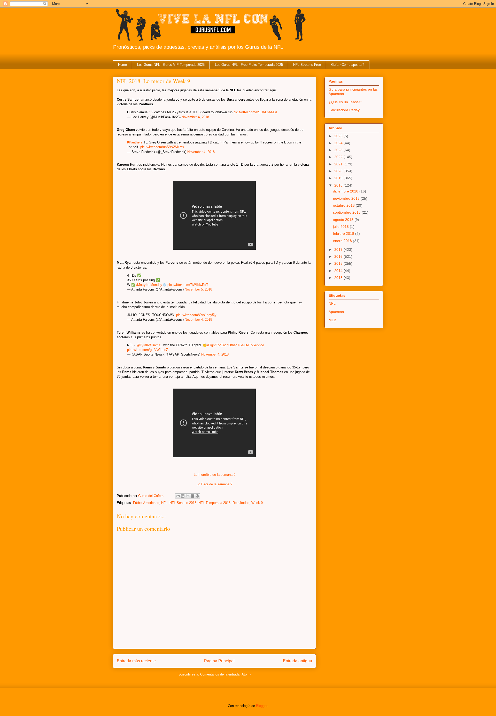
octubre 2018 (344, 205)
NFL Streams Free (307, 65)
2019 (339, 178)
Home (122, 65)
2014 (339, 271)
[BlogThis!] (182, 495)
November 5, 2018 (198, 289)
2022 (339, 157)
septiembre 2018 (347, 212)
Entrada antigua (297, 661)
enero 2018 (343, 241)
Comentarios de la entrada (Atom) (225, 674)
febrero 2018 (344, 233)
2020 (339, 171)
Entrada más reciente (136, 661)
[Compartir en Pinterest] (197, 495)
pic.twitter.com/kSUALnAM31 (255, 112)
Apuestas (336, 312)
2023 (339, 150)
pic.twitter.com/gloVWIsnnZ (147, 350)
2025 (339, 136)
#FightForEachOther (221, 345)
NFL (164, 503)
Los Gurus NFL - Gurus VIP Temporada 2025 (171, 65)
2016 (339, 256)
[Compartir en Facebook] (192, 495)
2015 (339, 263)
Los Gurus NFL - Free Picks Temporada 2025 (249, 65)
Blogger (261, 706)
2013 (339, 278)
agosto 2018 (343, 220)
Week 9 (257, 503)
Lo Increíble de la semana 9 (214, 475)
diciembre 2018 (346, 191)
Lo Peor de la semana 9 (214, 484)
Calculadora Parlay (344, 110)
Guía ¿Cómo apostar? (347, 65)
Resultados (241, 503)
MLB (332, 320)
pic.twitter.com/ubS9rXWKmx (162, 147)
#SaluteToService (251, 345)
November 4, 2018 (195, 117)
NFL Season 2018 (182, 503)
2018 (339, 185)
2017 (339, 249)
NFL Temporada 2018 (214, 503)
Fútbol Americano (146, 503)
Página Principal (219, 661)
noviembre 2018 (347, 198)
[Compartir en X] (187, 495)
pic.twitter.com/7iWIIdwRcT (187, 285)
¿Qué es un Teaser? (345, 102)
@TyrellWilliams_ (149, 345)
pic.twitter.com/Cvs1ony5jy (196, 315)
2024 (339, 143)
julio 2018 (341, 226)
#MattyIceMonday (148, 285)
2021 (339, 164)
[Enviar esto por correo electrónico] (177, 495)
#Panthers (134, 142)
